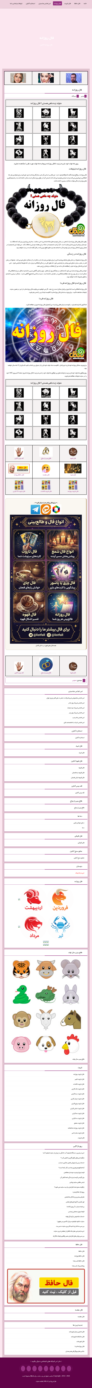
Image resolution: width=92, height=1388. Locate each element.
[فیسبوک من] (57, 1368)
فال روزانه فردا (46, 298)
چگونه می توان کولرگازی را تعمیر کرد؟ (72, 1157)
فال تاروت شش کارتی (77, 1108)
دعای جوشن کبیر (78, 822)
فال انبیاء (81, 752)
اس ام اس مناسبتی (45, 3)
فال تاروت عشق (79, 1123)
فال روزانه (57, 3)
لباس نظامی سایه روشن (76, 1182)
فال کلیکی (81, 842)
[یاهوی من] (69, 1368)
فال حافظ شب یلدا (78, 1260)
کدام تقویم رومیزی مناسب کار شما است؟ (71, 1167)
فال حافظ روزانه (79, 1256)
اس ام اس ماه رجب (78, 717)
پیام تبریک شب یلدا (78, 1265)
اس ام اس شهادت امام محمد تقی (74, 722)
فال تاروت (67, 3)
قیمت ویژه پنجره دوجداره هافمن (74, 1172)
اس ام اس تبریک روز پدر (76, 712)
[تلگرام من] (63, 1368)
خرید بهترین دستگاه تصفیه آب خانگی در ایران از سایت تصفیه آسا (63, 1152)
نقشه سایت (39, 1381)
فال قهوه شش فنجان (77, 777)
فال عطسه (81, 1316)
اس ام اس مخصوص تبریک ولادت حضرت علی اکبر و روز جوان (65, 698)
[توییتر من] (40, 1368)
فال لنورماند (80, 1341)
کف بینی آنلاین (79, 792)
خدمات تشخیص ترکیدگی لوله (75, 1216)
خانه (85, 3)
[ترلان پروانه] (46, 78)
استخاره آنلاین (30, 3)
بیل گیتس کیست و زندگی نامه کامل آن (72, 1177)
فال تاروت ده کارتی (78, 1118)
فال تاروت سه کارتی (77, 1093)
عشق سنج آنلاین (79, 857)
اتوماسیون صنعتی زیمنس (76, 1211)
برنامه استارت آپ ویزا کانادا (75, 1206)
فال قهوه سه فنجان (78, 772)
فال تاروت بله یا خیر (78, 1133)
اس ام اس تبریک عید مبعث (75, 707)
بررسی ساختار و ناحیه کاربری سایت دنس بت (70, 1226)
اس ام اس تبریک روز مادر (76, 702)
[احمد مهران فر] (74, 78)
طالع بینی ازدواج (79, 807)
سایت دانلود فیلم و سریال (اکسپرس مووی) (70, 1221)
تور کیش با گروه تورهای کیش (75, 1201)
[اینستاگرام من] (52, 1368)
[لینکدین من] (23, 1368)
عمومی (74, 680)
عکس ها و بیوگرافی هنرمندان (75, 1351)
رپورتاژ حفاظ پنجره (78, 1192)
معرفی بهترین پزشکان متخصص (74, 1196)
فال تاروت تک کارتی (78, 1088)
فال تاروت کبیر (79, 1079)
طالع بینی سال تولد (78, 1059)
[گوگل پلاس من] (34, 1368)
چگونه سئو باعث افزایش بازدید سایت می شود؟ (69, 1187)
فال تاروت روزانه (78, 1074)
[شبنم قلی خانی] (18, 78)
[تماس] (46, 1368)
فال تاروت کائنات (78, 1084)
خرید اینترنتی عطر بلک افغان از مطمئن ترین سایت (69, 1231)
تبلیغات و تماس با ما (16, 3)
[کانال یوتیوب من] (29, 1368)
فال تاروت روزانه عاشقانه (76, 1128)
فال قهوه (81, 767)
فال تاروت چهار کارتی (77, 1098)
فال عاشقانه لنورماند (77, 1336)
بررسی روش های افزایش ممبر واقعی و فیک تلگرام (68, 1236)
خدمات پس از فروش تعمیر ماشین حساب (71, 1162)
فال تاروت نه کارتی (78, 1113)
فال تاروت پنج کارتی (78, 1103)
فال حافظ (77, 3)
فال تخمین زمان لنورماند (76, 1331)
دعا (83, 827)
